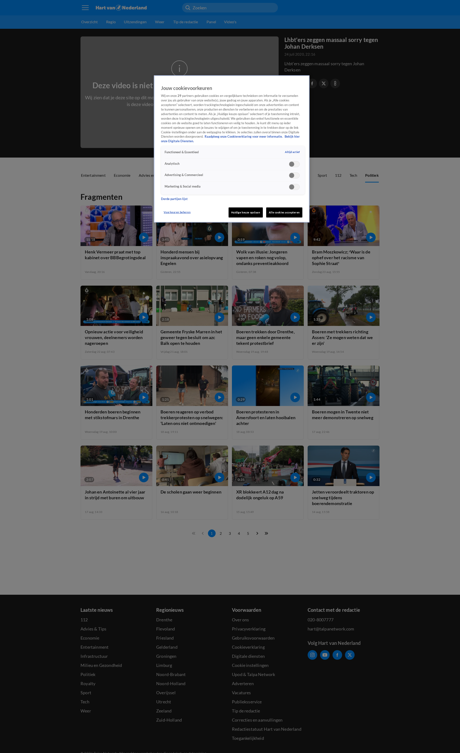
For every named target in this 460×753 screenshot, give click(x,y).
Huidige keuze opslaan (245, 212)
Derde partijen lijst (174, 199)
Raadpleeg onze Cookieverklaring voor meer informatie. (244, 136)
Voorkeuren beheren (177, 212)
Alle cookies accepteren (284, 212)
